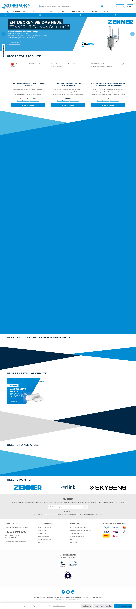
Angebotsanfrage (43, 536)
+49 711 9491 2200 (15, 531)
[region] (68, 85)
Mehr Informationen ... (59, 606)
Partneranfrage (42, 533)
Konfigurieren (86, 606)
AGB (77, 514)
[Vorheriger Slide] (3, 34)
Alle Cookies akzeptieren (123, 606)
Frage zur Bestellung (44, 527)
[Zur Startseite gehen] (16, 6)
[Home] (8, 11)
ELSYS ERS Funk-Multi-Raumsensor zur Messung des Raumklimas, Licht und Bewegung (108, 85)
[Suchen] (102, 6)
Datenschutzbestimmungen (50, 514)
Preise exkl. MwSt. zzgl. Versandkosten (28, 101)
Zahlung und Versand (76, 533)
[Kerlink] (68, 487)
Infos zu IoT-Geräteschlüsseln (79, 527)
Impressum (73, 542)
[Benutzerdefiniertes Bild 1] (62, 564)
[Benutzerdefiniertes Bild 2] (73, 564)
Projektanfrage (42, 530)
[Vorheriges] (8, 85)
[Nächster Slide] (132, 34)
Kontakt (40, 542)
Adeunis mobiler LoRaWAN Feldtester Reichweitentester (68, 85)
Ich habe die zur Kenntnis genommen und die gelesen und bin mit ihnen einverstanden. (69, 514)
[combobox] (69, 6)
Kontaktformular (20, 541)
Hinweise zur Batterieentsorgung (80, 530)
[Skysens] (108, 487)
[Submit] (85, 507)
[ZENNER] (28, 487)
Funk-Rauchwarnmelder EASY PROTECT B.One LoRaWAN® (28, 85)
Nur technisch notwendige (103, 606)
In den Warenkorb (28, 105)
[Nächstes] (127, 85)
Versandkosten (64, 597)
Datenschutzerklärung (77, 536)
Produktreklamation (44, 539)
